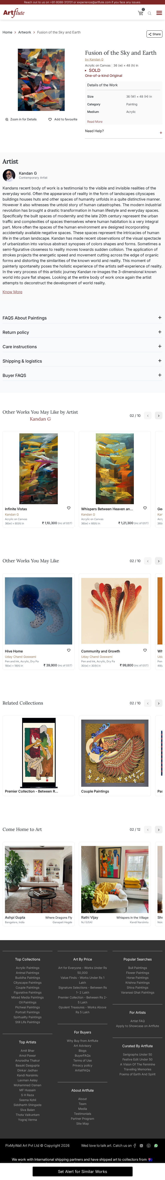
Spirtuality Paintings (27, 1017)
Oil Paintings (27, 1002)
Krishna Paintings (137, 982)
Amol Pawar (27, 1055)
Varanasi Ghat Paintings (137, 992)
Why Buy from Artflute (82, 1040)
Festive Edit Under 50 (137, 1059)
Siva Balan (27, 1110)
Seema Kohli (27, 1100)
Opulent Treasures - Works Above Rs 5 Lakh (82, 1009)
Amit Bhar (27, 1050)
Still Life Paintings (27, 1022)
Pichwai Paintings (27, 1007)
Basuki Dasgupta (28, 1065)
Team (82, 1104)
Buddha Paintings (27, 977)
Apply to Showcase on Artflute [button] (137, 1026)
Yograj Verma (27, 1119)
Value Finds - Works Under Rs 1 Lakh (82, 980)
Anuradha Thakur (27, 1060)
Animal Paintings (27, 972)
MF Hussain (27, 1090)
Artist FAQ (137, 1021)
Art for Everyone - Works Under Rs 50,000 (82, 970)
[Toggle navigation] (159, 13)
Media (82, 1108)
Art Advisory (82, 1045)
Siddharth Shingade (27, 1105)
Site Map (82, 1123)
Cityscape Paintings (27, 982)
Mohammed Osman (27, 1085)
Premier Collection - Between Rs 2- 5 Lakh (82, 999)
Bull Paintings (137, 968)
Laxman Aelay (28, 1080)
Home (7, 32)
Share (157, 34)
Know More (12, 292)
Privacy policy (82, 1065)
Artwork (24, 32)
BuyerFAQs (82, 1055)
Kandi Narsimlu (27, 1075)
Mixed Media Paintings (27, 997)
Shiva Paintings (137, 987)
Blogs (82, 1050)
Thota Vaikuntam (28, 1114)
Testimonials (82, 1113)
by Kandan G (94, 59)
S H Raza (27, 1095)
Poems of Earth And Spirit (137, 1074)
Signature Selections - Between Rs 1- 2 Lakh (82, 990)
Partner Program (82, 1118)
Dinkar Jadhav (27, 1070)
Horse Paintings (137, 977)
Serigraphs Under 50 (137, 1054)
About (82, 1099)
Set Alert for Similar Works (82, 1171)
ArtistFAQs (82, 1070)
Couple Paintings (27, 987)
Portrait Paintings (27, 1012)
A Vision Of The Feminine (137, 1064)
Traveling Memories (137, 1069)
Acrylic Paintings (27, 968)
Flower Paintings (137, 972)
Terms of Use (82, 1060)
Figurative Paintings (27, 992)
